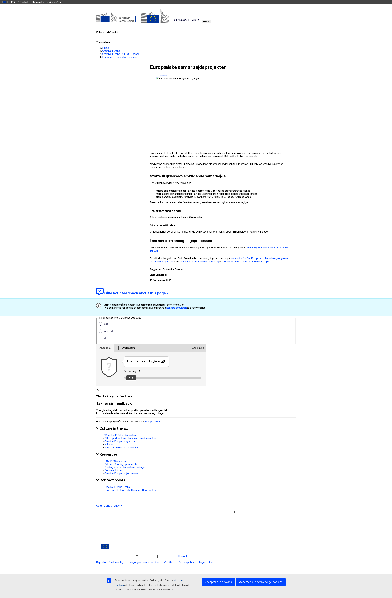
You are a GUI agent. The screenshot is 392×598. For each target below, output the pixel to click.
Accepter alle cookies (218, 582)
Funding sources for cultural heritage (124, 467)
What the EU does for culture (120, 435)
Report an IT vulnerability (110, 562)
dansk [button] (187, 19)
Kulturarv (109, 444)
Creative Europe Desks (117, 486)
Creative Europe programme (119, 441)
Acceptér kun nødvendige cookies (261, 582)
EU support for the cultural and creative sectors (130, 438)
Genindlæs (198, 348)
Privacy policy (186, 562)
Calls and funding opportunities (121, 464)
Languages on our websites (144, 562)
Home (105, 47)
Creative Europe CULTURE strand (120, 53)
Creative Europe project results (121, 473)
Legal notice (206, 562)
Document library (113, 470)
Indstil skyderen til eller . (146, 361)
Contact (182, 556)
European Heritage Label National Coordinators (130, 490)
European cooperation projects (119, 57)
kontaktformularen (176, 307)
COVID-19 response (115, 461)
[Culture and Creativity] (132, 21)
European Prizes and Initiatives (121, 447)
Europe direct (152, 421)
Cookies (168, 562)
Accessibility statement (109, 525)
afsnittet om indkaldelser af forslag (200, 261)
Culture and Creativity (109, 505)
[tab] (105, 348)
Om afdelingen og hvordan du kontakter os (187, 511)
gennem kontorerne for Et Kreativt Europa (246, 261)
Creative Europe (111, 50)
